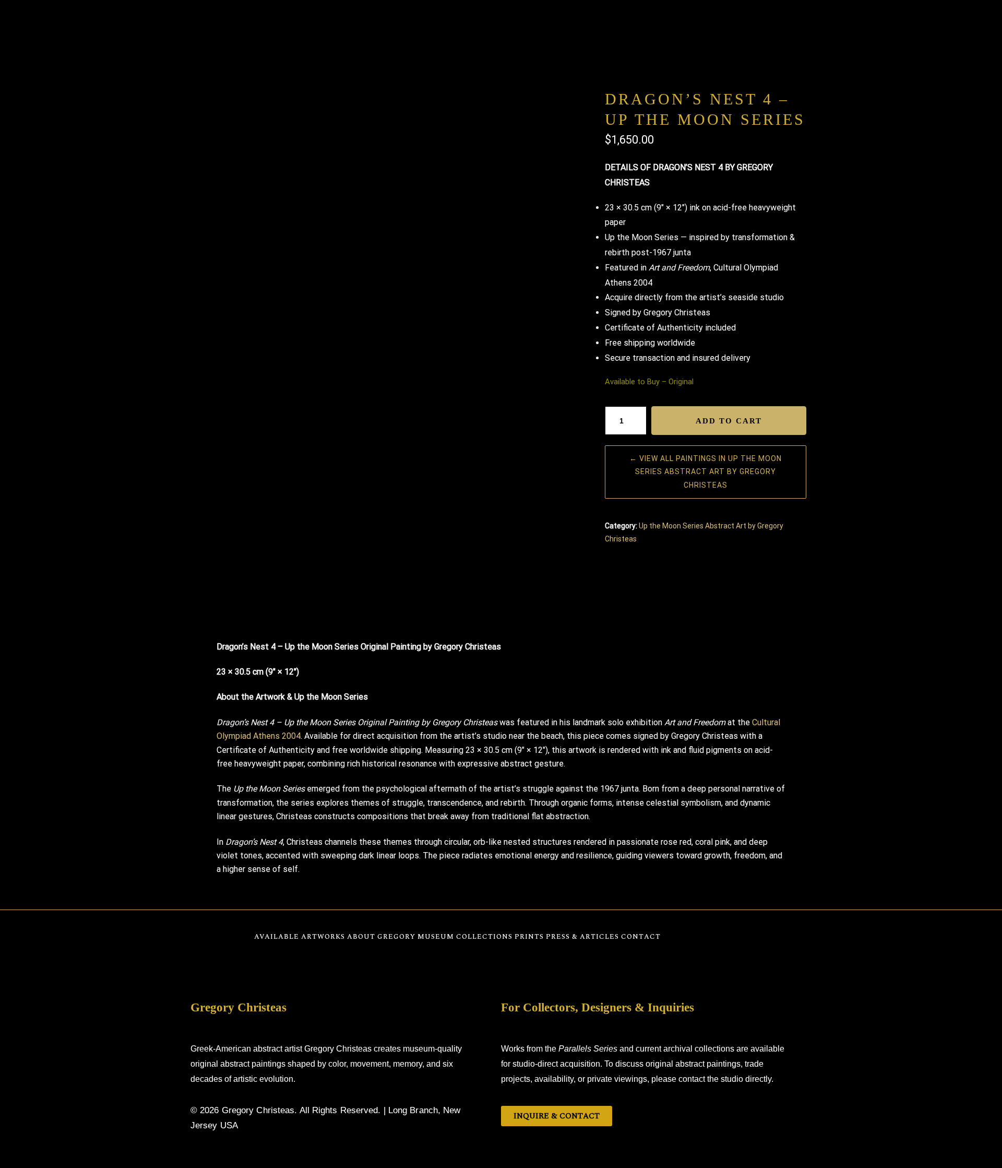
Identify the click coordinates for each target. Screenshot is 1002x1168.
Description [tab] (501, 608)
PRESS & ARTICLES (609, 23)
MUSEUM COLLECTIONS (511, 23)
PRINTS (564, 23)
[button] (980, 1143)
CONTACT (657, 23)
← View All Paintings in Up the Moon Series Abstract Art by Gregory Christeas (705, 471)
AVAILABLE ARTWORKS (380, 23)
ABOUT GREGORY (444, 23)
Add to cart (729, 421)
